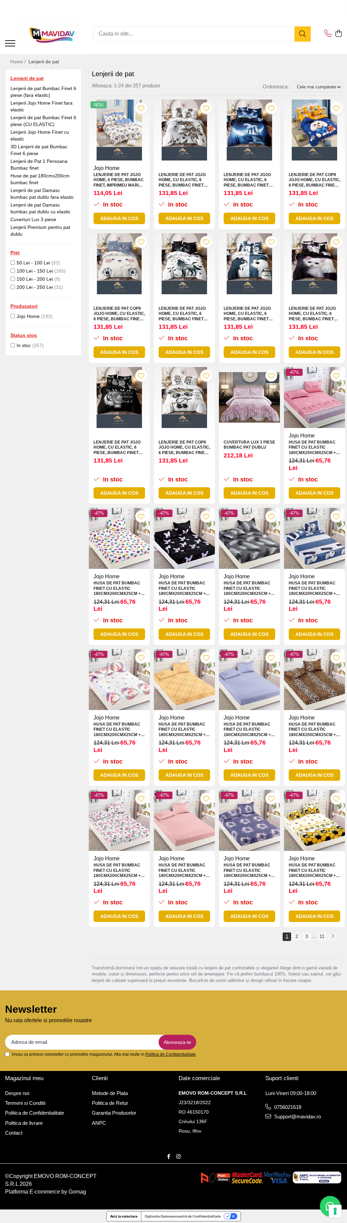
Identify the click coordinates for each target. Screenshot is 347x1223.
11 (322, 936)
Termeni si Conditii (25, 1103)
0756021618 (287, 1107)
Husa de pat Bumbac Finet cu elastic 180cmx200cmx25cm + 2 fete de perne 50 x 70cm (314, 448)
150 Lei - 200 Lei (35, 279)
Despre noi (17, 1093)
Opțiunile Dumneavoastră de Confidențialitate (183, 1216)
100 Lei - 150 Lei (35, 271)
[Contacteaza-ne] (327, 34)
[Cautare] (302, 34)
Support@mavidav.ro (297, 1116)
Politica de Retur (110, 1103)
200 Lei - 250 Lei (35, 287)
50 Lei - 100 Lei (33, 262)
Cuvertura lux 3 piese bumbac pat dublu (249, 445)
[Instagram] (178, 1156)
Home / (18, 61)
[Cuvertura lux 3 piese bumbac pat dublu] (249, 397)
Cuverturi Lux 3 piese (33, 219)
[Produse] (10, 43)
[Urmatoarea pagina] (332, 936)
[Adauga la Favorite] (141, 108)
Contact (13, 1133)
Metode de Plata (110, 1093)
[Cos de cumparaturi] (338, 34)
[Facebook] (168, 1156)
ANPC (99, 1123)
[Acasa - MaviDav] (51, 34)
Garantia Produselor (114, 1113)
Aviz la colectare (124, 1216)
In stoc (24, 345)
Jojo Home (28, 316)
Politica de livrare (24, 1123)
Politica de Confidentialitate (170, 1054)
